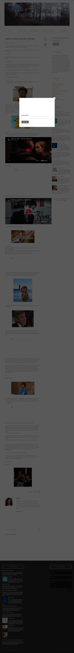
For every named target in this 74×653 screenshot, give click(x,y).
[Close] (54, 98)
